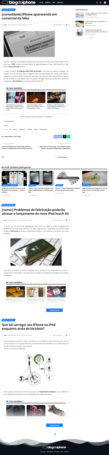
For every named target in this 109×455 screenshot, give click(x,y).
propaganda (43, 129)
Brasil (15, 129)
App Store (86, 185)
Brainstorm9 (10, 121)
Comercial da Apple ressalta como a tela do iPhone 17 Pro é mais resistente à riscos (35, 106)
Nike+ (35, 129)
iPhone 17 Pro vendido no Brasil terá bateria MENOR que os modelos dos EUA (41, 190)
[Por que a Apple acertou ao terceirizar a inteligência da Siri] (80, 15)
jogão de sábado (41, 64)
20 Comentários (63, 157)
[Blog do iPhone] (19, 2)
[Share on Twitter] (66, 24)
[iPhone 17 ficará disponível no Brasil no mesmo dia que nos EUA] (67, 178)
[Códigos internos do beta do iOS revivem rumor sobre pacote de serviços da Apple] (56, 291)
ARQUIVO (11, 10)
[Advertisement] (91, 64)
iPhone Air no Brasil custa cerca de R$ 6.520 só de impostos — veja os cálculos (13, 190)
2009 (4, 10)
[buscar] (97, 2)
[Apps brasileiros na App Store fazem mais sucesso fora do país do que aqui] (94, 178)
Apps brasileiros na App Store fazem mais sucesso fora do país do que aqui (94, 190)
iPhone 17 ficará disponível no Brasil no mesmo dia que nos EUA (67, 189)
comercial (22, 129)
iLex (5, 25)
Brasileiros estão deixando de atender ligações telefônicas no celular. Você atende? (56, 106)
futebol (29, 129)
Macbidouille (29, 226)
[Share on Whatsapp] (69, 24)
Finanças (5, 185)
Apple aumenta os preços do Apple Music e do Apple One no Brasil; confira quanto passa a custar (15, 107)
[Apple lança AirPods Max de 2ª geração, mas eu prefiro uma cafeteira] (80, 32)
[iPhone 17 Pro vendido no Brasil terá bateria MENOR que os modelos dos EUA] (41, 178)
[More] (69, 450)
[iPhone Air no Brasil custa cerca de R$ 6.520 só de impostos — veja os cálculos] (14, 178)
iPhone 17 (13, 185)
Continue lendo (54, 310)
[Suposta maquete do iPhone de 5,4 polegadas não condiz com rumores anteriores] (36, 291)
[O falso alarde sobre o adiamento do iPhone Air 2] (80, 24)
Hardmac (61, 226)
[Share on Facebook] (64, 24)
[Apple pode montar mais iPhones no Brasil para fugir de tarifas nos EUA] (15, 291)
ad (10, 129)
